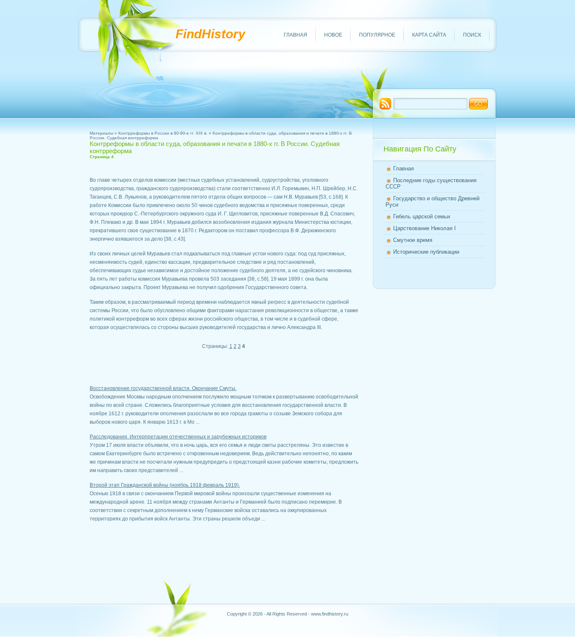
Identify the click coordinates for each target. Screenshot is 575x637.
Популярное (377, 35)
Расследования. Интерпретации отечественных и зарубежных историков (178, 437)
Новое (333, 35)
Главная (295, 35)
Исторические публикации (426, 252)
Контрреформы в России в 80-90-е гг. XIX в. (163, 133)
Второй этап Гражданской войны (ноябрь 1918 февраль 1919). (165, 485)
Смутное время (412, 240)
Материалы (101, 133)
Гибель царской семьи (421, 216)
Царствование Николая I (424, 228)
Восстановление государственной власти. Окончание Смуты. (163, 388)
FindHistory (210, 34)
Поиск (472, 35)
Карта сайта (429, 35)
